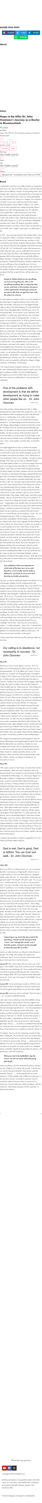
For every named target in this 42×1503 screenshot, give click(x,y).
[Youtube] (4, 1468)
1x (10, 142)
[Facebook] (9, 1468)
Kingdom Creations (8, 1498)
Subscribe (5, 148)
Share (13, 148)
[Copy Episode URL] (1, 169)
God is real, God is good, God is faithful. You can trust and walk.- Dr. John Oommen (20, 852)
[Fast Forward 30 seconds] (14, 142)
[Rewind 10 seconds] (5, 142)
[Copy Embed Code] (1, 176)
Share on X (34, 403)
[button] (9, 33)
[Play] (1, 139)
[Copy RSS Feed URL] (1, 158)
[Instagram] (14, 1468)
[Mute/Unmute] (1, 142)
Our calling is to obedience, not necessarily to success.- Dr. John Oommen (21, 651)
